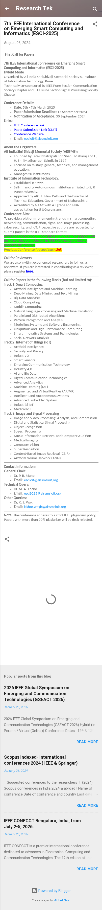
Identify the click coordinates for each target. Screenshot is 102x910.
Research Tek (34, 8)
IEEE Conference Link (29, 125)
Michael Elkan (61, 900)
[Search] (95, 10)
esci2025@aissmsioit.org (42, 494)
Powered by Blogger (54, 890)
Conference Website (29, 134)
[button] (95, 25)
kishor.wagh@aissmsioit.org (45, 507)
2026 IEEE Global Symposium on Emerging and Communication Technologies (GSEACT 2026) (36, 693)
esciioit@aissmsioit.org (41, 139)
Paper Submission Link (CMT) (35, 130)
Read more (87, 742)
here (29, 271)
